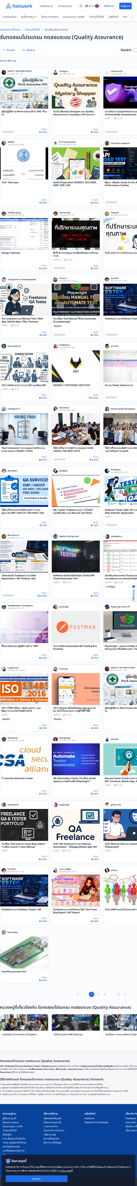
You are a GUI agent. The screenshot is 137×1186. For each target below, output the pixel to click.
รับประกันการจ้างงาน (54, 1130)
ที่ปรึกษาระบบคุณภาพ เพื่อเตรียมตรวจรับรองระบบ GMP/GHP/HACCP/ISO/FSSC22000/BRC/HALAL (75, 257)
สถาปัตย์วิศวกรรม (11, 1146)
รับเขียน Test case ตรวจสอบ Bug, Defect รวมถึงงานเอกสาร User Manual (23, 845)
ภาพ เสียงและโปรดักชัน (14, 1138)
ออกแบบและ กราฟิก (74, 17)
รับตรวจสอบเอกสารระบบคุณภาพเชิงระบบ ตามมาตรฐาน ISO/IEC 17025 (23, 449)
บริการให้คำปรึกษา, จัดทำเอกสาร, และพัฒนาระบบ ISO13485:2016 (21, 709)
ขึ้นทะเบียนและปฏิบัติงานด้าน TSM (20, 646)
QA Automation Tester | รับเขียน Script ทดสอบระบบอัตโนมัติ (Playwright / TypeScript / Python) (74, 781)
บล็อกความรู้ (50, 1134)
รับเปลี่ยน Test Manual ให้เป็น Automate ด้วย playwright (74, 320)
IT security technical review (17, 778)
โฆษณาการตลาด (49, 17)
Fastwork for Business (96, 1122)
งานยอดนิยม (10, 17)
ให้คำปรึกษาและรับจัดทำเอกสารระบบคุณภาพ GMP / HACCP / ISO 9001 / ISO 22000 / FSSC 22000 (23, 512)
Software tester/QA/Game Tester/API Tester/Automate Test (74, 577)
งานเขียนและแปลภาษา (14, 1150)
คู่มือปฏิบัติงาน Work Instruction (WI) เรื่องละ (24, 113)
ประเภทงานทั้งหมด (10, 29)
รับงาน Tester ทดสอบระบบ (119, 385)
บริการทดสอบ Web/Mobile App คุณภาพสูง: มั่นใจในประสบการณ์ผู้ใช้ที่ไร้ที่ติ (74, 709)
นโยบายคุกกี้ (66, 1170)
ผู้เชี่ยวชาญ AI (28, 17)
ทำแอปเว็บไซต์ (96, 17)
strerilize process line (14, 971)
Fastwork (89, 1118)
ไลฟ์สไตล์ (113, 17)
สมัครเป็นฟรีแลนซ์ (52, 1118)
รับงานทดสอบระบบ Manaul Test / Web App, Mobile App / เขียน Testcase (22, 320)
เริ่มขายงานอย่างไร (52, 1122)
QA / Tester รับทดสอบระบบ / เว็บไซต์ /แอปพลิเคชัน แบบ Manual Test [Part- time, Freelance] (73, 512)
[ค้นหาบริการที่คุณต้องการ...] (81, 6)
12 (118, 994)
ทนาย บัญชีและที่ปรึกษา (15, 1142)
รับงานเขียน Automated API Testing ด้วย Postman (75, 647)
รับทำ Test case (10, 182)
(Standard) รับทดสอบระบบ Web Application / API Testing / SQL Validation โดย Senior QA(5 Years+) (22, 578)
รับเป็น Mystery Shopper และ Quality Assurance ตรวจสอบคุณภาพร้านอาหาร (74, 113)
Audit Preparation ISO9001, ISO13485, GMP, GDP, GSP (75, 184)
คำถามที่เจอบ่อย (51, 1138)
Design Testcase (11, 252)
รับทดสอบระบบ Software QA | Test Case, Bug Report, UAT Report (75, 911)
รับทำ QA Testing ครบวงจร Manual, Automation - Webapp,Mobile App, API (75, 845)
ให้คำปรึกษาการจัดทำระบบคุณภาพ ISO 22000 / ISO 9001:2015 (73, 449)
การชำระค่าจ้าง (51, 1126)
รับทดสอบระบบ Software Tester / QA (21, 909)
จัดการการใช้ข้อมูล (52, 1142)
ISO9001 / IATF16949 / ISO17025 (71, 385)
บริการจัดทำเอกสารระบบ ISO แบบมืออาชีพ (24, 385)
